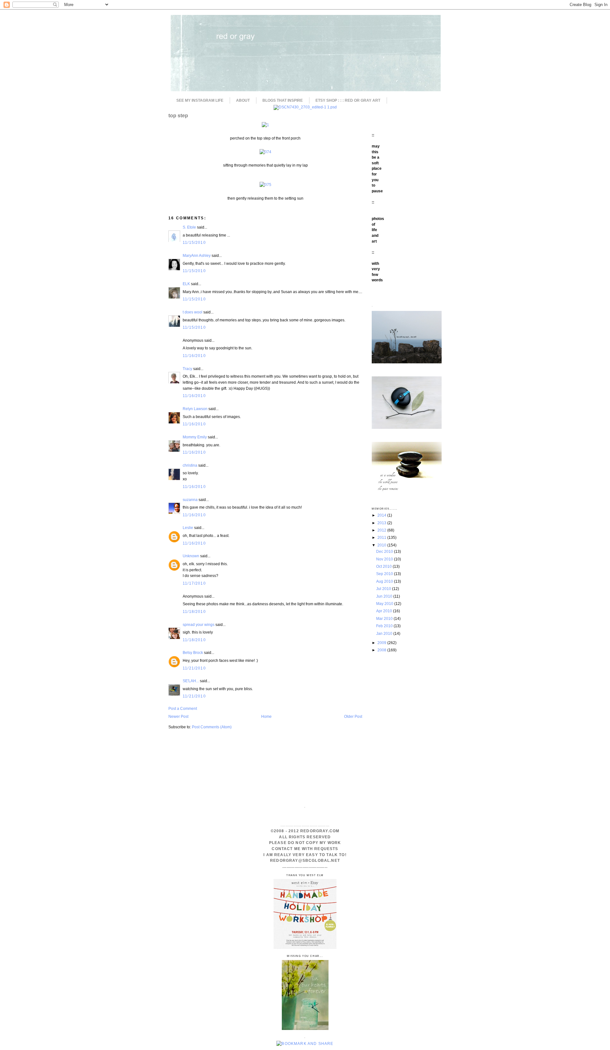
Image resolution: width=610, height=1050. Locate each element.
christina (190, 465)
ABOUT (243, 100)
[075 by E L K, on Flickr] (265, 184)
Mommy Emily (195, 437)
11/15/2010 (194, 242)
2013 (382, 523)
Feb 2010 (385, 626)
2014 (382, 515)
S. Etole (189, 227)
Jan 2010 (384, 633)
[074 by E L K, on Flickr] (265, 152)
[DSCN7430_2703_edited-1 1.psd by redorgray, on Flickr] (305, 107)
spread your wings (198, 624)
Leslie (188, 527)
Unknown (191, 556)
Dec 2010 (385, 551)
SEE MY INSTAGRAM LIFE (199, 100)
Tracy (187, 369)
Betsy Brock (193, 652)
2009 (382, 643)
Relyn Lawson (195, 409)
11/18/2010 (194, 611)
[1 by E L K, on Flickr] (265, 125)
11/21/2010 (194, 668)
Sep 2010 (385, 574)
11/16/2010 (194, 355)
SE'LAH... (191, 681)
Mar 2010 (385, 618)
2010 (382, 545)
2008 (382, 650)
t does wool (192, 312)
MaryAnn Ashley (197, 255)
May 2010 (385, 603)
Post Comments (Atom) (212, 727)
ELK (186, 284)
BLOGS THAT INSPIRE (282, 100)
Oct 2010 (384, 566)
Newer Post (178, 716)
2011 (382, 537)
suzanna (190, 500)
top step (178, 115)
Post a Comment (182, 708)
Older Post (353, 716)
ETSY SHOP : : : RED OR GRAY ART (347, 100)
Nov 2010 (385, 559)
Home (266, 716)
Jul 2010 (384, 589)
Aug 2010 (385, 581)
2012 (382, 530)
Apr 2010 (384, 611)
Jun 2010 (384, 596)
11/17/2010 (194, 583)
